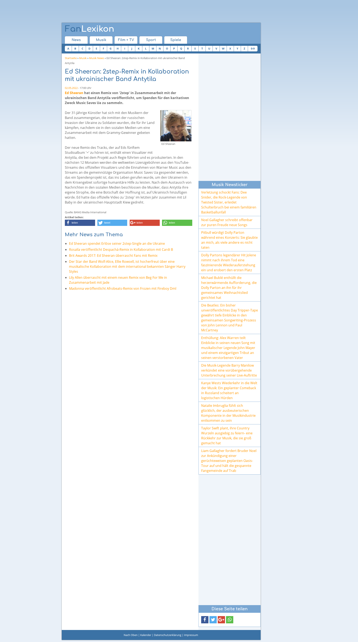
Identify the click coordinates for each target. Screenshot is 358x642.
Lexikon (89, 29)
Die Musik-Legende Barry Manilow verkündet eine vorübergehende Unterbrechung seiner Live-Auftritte (229, 370)
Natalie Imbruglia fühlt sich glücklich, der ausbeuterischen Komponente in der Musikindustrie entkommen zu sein (228, 413)
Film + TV (126, 40)
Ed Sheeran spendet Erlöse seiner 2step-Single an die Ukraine (117, 243)
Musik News (96, 58)
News (76, 40)
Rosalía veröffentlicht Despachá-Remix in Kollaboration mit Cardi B (121, 249)
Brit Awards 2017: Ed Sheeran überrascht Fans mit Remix (113, 255)
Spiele (175, 40)
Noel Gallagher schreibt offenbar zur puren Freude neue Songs (227, 222)
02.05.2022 (71, 88)
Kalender (145, 635)
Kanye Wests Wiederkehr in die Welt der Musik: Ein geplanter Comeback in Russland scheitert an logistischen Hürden (229, 390)
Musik (101, 40)
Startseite (71, 58)
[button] (80, 223)
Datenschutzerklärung (167, 635)
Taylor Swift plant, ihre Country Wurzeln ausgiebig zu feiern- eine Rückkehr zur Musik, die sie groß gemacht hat (227, 435)
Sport (151, 40)
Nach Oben (131, 635)
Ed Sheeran (74, 93)
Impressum (191, 635)
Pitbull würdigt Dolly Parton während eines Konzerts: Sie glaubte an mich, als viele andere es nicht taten (229, 240)
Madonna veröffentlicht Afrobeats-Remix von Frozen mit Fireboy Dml (122, 288)
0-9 (253, 48)
